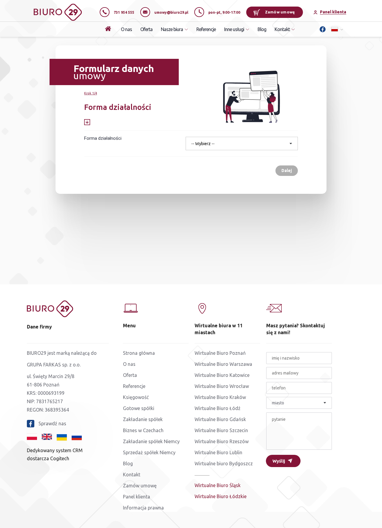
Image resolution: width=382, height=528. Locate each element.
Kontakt (131, 474)
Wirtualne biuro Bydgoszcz (224, 463)
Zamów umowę (280, 12)
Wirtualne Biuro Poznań (220, 353)
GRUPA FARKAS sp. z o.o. (54, 364)
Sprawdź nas (52, 423)
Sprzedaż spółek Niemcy (149, 452)
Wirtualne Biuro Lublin (218, 452)
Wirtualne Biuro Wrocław (222, 386)
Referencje (206, 29)
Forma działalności (102, 138)
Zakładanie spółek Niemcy (151, 441)
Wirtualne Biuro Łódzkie (221, 496)
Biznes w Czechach (143, 430)
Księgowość (136, 397)
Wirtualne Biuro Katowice (222, 375)
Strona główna (139, 353)
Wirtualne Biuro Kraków (220, 397)
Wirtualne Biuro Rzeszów (222, 441)
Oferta (146, 29)
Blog (262, 29)
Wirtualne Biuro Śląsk (218, 485)
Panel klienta (136, 496)
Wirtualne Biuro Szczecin (221, 430)
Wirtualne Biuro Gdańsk (220, 419)
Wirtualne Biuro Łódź (218, 408)
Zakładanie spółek (143, 419)
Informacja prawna (143, 507)
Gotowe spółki (138, 408)
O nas (126, 29)
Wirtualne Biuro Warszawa (223, 364)
